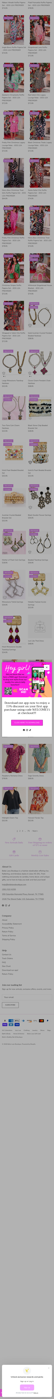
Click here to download (27, 723)
